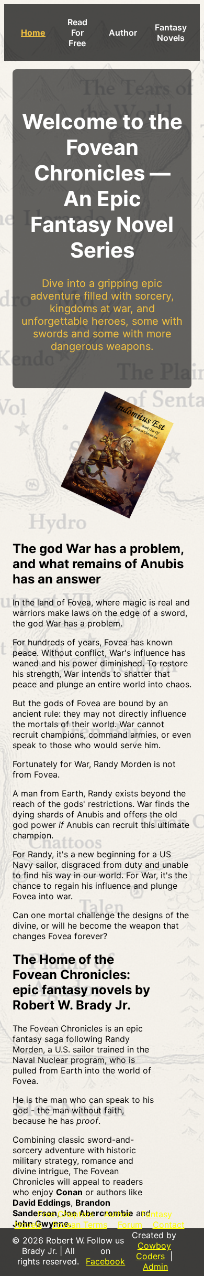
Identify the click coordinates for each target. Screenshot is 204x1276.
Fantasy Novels (171, 32)
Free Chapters (66, 1214)
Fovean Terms (79, 1224)
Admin (155, 1266)
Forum (130, 1224)
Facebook (105, 1261)
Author (123, 32)
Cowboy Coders (153, 1250)
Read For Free (77, 32)
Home (33, 32)
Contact (169, 1224)
